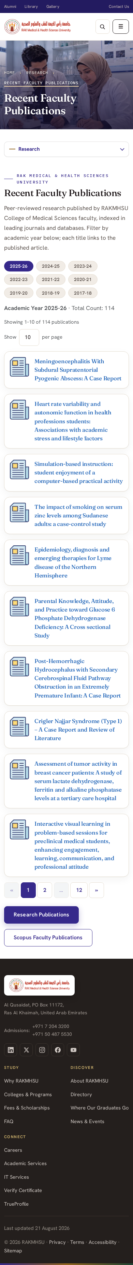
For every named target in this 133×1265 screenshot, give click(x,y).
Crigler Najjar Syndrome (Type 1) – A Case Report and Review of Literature (78, 729)
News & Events (87, 1121)
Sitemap (13, 1250)
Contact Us (119, 6)
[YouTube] (73, 1049)
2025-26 (19, 266)
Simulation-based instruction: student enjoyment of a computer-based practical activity (78, 472)
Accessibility (103, 1242)
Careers (13, 1150)
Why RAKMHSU (21, 1080)
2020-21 (83, 279)
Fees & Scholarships (27, 1107)
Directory (81, 1094)
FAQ (8, 1121)
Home (9, 72)
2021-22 (51, 279)
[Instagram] (41, 1049)
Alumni (10, 6)
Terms (77, 1242)
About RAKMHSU (89, 1080)
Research (37, 72)
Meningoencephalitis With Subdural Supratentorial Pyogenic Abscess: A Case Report (77, 370)
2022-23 (19, 279)
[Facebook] (57, 1049)
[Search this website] (102, 26)
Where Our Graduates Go (100, 1107)
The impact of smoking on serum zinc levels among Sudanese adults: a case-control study (78, 515)
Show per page (33, 337)
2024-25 (51, 266)
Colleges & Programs (28, 1094)
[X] (26, 1049)
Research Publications (41, 914)
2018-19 (51, 293)
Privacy (57, 1242)
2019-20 (19, 293)
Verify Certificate (23, 1190)
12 (79, 890)
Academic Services (25, 1163)
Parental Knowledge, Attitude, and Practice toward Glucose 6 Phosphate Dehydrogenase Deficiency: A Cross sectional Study (74, 618)
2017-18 (83, 293)
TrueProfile (16, 1204)
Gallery (52, 6)
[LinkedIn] (10, 1049)
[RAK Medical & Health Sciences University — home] (37, 26)
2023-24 (83, 266)
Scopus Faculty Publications (48, 937)
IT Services (16, 1177)
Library (31, 6)
